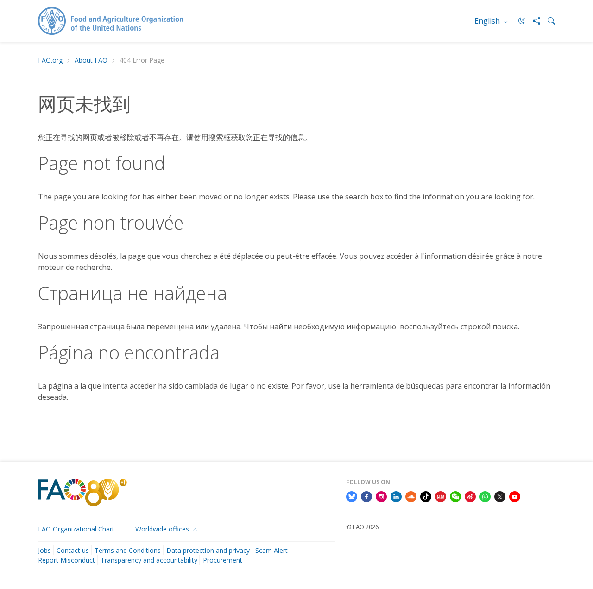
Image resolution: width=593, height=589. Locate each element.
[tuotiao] (440, 496)
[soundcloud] (410, 496)
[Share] (532, 21)
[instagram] (381, 496)
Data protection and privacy (208, 550)
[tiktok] (425, 496)
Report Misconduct (66, 560)
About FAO (91, 60)
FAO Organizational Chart (76, 529)
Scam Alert (271, 550)
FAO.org (50, 60)
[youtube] (514, 496)
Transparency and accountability (149, 560)
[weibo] (470, 496)
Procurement (222, 560)
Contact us (73, 550)
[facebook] (366, 496)
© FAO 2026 (362, 527)
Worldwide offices (163, 529)
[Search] (547, 21)
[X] (499, 496)
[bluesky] (351, 496)
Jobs (44, 550)
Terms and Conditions (128, 550)
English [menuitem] (488, 21)
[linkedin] (396, 496)
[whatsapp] (485, 496)
